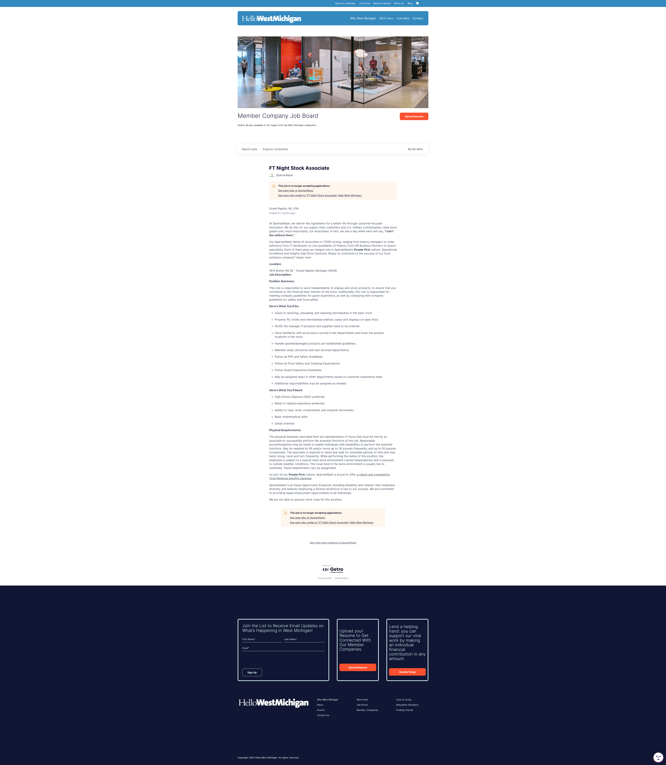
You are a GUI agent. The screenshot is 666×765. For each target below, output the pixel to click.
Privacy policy (325, 578)
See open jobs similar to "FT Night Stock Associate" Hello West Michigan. (320, 195)
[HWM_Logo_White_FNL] (271, 15)
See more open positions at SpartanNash (333, 542)
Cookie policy (341, 578)
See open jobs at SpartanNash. (296, 190)
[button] (658, 757)
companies (275, 149)
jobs (249, 149)
